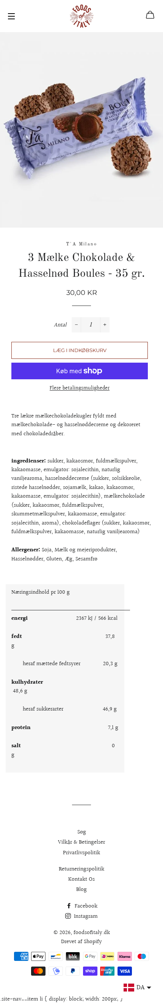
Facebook (85, 906)
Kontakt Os (81, 879)
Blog (81, 889)
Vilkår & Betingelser (81, 842)
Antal (60, 325)
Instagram (85, 916)
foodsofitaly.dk (92, 932)
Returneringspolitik (81, 869)
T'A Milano (81, 244)
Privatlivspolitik (81, 853)
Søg (81, 832)
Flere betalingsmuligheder (80, 389)
